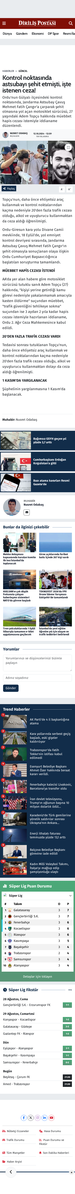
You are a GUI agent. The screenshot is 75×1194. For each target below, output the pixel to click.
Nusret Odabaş (34, 504)
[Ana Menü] (4, 23)
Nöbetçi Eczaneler (18, 1131)
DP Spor (53, 34)
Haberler (8, 71)
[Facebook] (24, 1118)
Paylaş (11, 188)
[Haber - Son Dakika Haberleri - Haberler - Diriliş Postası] (37, 23)
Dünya (7, 34)
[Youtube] (51, 1118)
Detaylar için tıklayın (37, 977)
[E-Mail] (27, 512)
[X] (31, 1118)
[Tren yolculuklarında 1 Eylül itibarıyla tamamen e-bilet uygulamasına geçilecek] (19, 616)
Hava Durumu (52, 1131)
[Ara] (71, 23)
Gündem (21, 34)
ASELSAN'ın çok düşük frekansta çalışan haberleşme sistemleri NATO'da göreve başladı (17, 596)
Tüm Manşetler (16, 1152)
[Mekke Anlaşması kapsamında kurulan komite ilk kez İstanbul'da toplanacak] (19, 542)
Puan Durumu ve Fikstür (51, 1142)
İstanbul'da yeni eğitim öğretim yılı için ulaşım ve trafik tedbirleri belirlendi (54, 631)
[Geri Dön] (10, 1172)
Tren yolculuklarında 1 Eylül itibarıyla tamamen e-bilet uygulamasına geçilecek (19, 631)
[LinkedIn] (45, 1118)
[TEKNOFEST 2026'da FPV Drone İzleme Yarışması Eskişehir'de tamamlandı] (55, 579)
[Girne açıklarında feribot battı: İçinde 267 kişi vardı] (55, 542)
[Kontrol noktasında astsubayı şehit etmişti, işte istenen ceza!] (37, 162)
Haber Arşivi (14, 1161)
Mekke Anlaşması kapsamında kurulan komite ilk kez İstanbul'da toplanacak (19, 559)
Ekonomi (38, 34)
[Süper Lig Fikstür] (70, 990)
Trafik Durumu (15, 1140)
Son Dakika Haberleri (56, 1152)
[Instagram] (38, 1118)
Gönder (11, 688)
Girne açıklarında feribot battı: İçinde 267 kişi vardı (54, 556)
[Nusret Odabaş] (12, 507)
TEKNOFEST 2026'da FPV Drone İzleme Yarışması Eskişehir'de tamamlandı (53, 594)
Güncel (23, 71)
